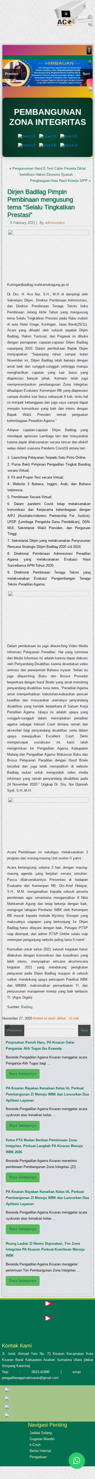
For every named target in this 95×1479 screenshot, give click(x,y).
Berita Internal (40, 1451)
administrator (55, 223)
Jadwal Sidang (41, 1433)
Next (86, 74)
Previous (11, 74)
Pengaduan (38, 1457)
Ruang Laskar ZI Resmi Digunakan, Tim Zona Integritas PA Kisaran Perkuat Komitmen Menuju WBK (45, 1250)
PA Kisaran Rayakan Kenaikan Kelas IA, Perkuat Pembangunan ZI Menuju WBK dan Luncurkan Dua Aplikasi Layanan (47, 1094)
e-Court (35, 1445)
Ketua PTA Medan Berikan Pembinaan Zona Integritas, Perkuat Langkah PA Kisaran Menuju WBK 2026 (44, 1146)
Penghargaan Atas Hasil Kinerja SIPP (59, 181)
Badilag (26, 1007)
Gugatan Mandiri (42, 1439)
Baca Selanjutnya (22, 1074)
